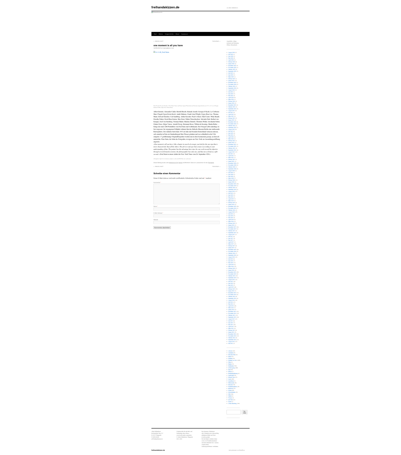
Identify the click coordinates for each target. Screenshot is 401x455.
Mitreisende (231, 383)
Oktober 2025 (231, 69)
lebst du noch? (158, 41)
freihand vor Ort (173, 162)
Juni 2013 (230, 322)
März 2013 (231, 328)
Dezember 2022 (232, 122)
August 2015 (231, 279)
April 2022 (231, 137)
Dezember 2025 (232, 65)
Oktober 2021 (231, 148)
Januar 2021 (231, 161)
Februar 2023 (231, 118)
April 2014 (231, 306)
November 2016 (232, 251)
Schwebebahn (231, 392)
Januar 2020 (231, 182)
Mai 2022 (230, 135)
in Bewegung (231, 368)
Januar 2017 (231, 247)
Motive (161, 34)
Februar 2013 (231, 330)
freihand (230, 358)
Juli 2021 (230, 154)
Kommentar (157, 182)
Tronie (229, 401)
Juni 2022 (230, 133)
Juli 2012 (230, 343)
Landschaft (231, 375)
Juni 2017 (230, 238)
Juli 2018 (230, 214)
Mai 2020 (230, 176)
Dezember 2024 (232, 82)
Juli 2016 (230, 259)
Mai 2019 (230, 197)
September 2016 (232, 255)
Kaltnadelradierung (233, 373)
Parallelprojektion (232, 386)
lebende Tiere (231, 377)
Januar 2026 (231, 63)
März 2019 (231, 200)
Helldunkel (231, 366)
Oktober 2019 (231, 187)
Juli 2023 (230, 112)
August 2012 (231, 341)
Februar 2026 (231, 62)
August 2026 (231, 52)
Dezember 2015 (232, 272)
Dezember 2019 (232, 184)
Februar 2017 (231, 246)
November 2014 (232, 294)
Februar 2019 (231, 202)
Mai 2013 (230, 324)
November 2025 (232, 67)
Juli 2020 (230, 172)
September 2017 (232, 232)
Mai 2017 (230, 240)
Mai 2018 (230, 217)
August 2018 (231, 212)
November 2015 (232, 274)
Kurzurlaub (216, 41)
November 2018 (232, 208)
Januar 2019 (231, 204)
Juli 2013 (230, 321)
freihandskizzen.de (165, 7)
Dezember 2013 (232, 311)
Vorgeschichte (169, 34)
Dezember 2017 (232, 227)
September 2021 (232, 150)
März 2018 (231, 221)
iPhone (230, 371)
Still (229, 394)
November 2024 (232, 84)
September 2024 (232, 88)
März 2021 (231, 157)
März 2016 (231, 266)
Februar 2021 (231, 159)
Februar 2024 (231, 101)
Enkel (229, 356)
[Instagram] (230, 423)
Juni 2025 (230, 75)
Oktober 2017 (231, 231)
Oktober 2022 (231, 125)
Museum (230, 384)
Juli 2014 (230, 302)
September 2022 (232, 127)
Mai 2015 (230, 285)
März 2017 (231, 244)
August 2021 (231, 152)
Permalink (211, 162)
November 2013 (232, 313)
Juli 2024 (230, 92)
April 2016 (231, 264)
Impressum (184, 34)
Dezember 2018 (232, 206)
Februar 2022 (231, 140)
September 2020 (232, 169)
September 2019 (232, 189)
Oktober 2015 (231, 276)
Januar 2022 (231, 142)
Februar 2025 (231, 78)
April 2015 (231, 287)
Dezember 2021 (232, 144)
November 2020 (232, 165)
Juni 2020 (230, 174)
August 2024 (231, 90)
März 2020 (231, 178)
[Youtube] (236, 423)
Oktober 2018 (231, 210)
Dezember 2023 (232, 105)
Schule (180, 162)
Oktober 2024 (231, 86)
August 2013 (231, 319)
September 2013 (232, 317)
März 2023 (231, 116)
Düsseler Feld (231, 354)
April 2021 (231, 155)
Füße (229, 362)
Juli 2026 (230, 54)
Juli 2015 (230, 281)
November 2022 (232, 124)
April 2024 (231, 97)
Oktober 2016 (231, 253)
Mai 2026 (230, 58)
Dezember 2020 (232, 163)
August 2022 (231, 129)
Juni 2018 (230, 215)
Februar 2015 (231, 289)
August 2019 (231, 191)
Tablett (230, 396)
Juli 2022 (230, 131)
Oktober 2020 (231, 167)
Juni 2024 (230, 93)
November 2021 (232, 146)
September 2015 (232, 277)
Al (173, 48)
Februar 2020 (231, 180)
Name (156, 206)
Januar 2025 (231, 80)
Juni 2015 (230, 283)
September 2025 (232, 71)
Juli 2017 (230, 236)
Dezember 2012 (232, 334)
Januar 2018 (231, 225)
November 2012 (232, 336)
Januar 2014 (231, 309)
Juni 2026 (230, 56)
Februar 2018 (231, 223)
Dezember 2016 (232, 249)
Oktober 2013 (231, 315)
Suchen (244, 412)
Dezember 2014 (232, 292)
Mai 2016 (230, 262)
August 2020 (231, 170)
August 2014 (231, 300)
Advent (230, 351)
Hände (230, 364)
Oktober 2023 (231, 107)
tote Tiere (230, 399)
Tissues (230, 398)
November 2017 (232, 229)
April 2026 (231, 60)
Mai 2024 (230, 95)
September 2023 (232, 109)
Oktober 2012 (231, 338)
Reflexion (230, 388)
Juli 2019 (230, 193)
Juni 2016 (230, 261)
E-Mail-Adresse (158, 213)
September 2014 (232, 298)
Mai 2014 (230, 304)
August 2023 (231, 110)
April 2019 (231, 199)
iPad (229, 369)
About (177, 34)
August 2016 (231, 257)
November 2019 (232, 185)
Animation (230, 353)
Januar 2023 (231, 120)
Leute (229, 379)
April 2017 (231, 242)
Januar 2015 (231, 291)
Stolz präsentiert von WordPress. (237, 450)
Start (155, 34)
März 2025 (231, 77)
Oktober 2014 (231, 296)
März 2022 (231, 139)
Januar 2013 (231, 332)
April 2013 (231, 326)
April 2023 (231, 114)
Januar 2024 (231, 103)
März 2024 (231, 99)
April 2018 (231, 219)
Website (156, 219)
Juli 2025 (230, 73)
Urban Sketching (232, 403)
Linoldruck (231, 381)
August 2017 (231, 234)
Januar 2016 (231, 270)
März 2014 (231, 307)
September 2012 (232, 339)
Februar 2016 (231, 268)
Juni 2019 (230, 195)
